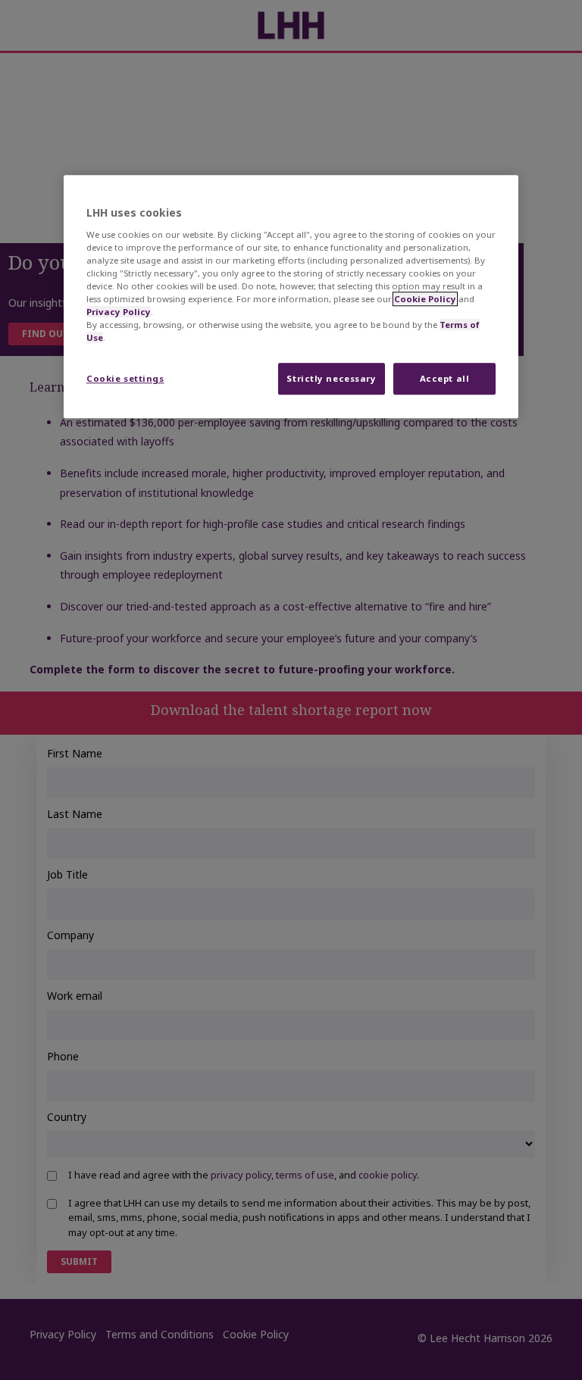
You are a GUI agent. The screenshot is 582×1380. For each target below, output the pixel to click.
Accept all (445, 379)
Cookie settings (125, 379)
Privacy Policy (118, 312)
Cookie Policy (425, 298)
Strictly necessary (331, 379)
